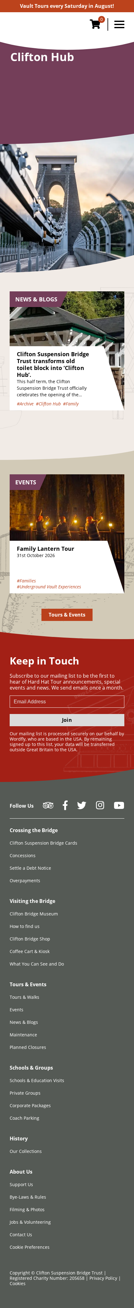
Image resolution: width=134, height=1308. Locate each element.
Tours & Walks (24, 997)
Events (16, 1010)
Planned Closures (28, 1047)
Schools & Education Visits (37, 1080)
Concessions (23, 855)
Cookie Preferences (30, 1247)
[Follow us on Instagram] (100, 807)
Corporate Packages (30, 1105)
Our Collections (26, 1151)
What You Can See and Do (37, 964)
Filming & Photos (27, 1209)
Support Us (21, 1184)
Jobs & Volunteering (30, 1222)
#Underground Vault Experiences (49, 587)
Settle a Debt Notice (30, 868)
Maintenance (23, 1035)
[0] (95, 25)
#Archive (25, 404)
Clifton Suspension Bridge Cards (43, 843)
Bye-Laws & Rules (28, 1197)
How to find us (25, 926)
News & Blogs (24, 1022)
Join (67, 720)
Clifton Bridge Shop (30, 939)
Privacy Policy (103, 1278)
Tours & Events (67, 614)
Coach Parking (24, 1118)
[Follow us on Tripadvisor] (48, 807)
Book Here (67, 6)
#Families (26, 581)
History (19, 1138)
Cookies (18, 1283)
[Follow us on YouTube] (119, 807)
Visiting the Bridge (32, 901)
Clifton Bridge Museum (34, 914)
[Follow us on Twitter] (81, 807)
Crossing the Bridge (34, 830)
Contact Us (21, 1235)
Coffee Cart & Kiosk (30, 951)
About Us (21, 1171)
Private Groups (25, 1093)
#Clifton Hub (48, 404)
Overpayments (25, 880)
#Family (71, 404)
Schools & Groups (31, 1067)
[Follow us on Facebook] (65, 807)
